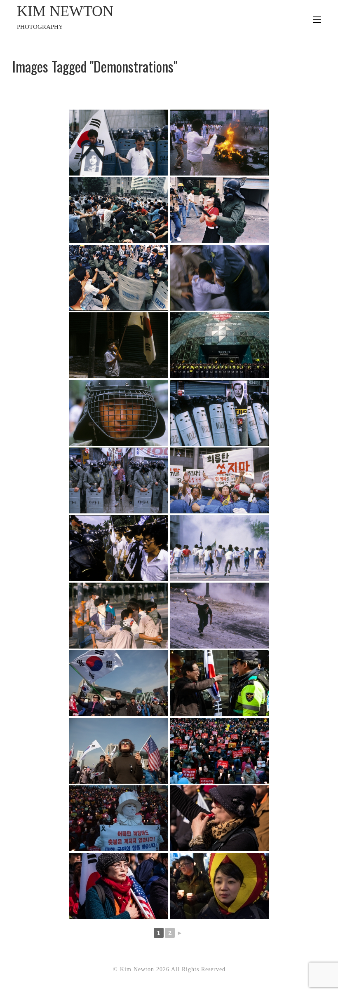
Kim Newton (65, 16)
